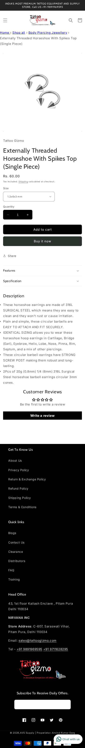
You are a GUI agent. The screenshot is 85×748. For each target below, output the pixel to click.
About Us (15, 460)
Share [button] (12, 256)
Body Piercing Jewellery (47, 33)
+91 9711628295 (55, 649)
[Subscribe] (66, 704)
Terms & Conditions (22, 507)
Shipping (23, 181)
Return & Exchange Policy (27, 479)
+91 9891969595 (29, 649)
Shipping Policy (19, 497)
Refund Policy (18, 488)
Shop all (18, 33)
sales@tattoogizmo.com (38, 640)
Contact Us (16, 542)
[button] (5, 20)
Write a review (42, 415)
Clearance (15, 551)
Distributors (16, 561)
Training (14, 579)
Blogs (12, 533)
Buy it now (42, 241)
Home (5, 33)
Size (6, 188)
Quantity (8, 206)
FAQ (11, 570)
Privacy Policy (18, 470)
